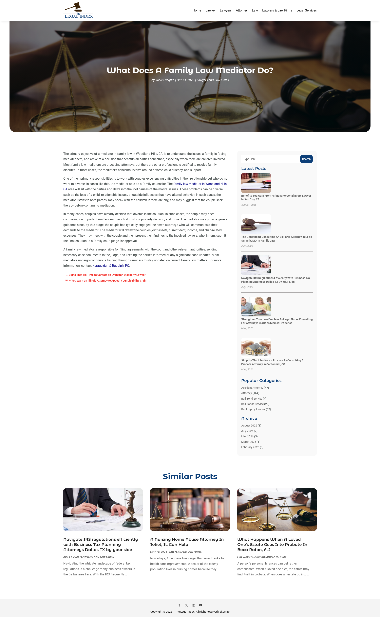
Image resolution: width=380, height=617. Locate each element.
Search (306, 159)
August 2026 (249, 425)
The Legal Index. (185, 611)
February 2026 (250, 447)
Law (255, 10)
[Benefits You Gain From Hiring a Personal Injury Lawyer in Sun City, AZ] (256, 183)
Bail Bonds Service (252, 404)
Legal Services (306, 10)
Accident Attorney (252, 387)
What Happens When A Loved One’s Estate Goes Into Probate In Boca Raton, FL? (272, 544)
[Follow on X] (186, 605)
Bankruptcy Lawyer (253, 409)
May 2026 (247, 436)
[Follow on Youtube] (200, 605)
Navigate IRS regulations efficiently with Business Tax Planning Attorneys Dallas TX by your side (100, 544)
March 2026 (248, 441)
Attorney (242, 10)
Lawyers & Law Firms (277, 10)
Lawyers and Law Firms (213, 80)
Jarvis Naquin (164, 80)
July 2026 (247, 430)
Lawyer (210, 10)
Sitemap (224, 611)
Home (197, 10)
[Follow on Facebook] (179, 605)
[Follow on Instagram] (193, 605)
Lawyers (226, 10)
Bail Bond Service (251, 398)
